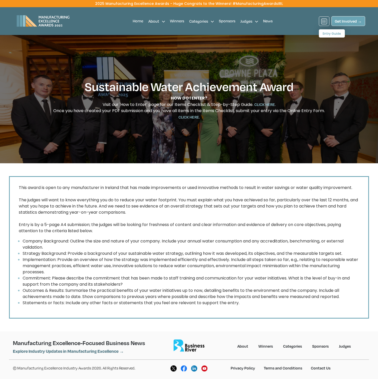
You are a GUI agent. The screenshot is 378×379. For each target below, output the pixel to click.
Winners (177, 21)
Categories (199, 21)
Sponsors (227, 21)
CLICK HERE (264, 104)
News (268, 21)
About (154, 21)
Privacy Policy (243, 368)
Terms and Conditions (283, 368)
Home (138, 21)
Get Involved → (348, 21)
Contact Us (320, 368)
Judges (246, 21)
